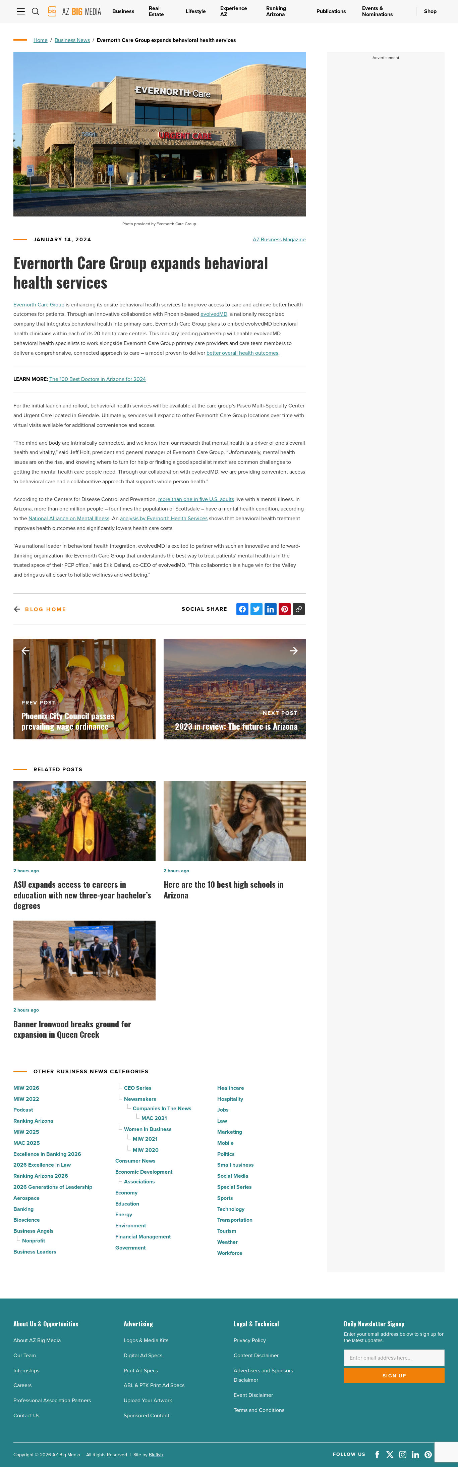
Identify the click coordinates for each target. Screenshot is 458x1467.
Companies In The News (162, 1108)
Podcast (23, 1110)
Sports (225, 1198)
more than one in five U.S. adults (196, 499)
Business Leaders (34, 1252)
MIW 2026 (26, 1088)
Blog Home (45, 609)
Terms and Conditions (259, 1410)
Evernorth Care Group (38, 304)
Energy (123, 1214)
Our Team (24, 1355)
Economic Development (143, 1172)
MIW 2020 (146, 1150)
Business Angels (33, 1231)
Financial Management (143, 1236)
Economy (126, 1192)
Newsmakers (140, 1099)
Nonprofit (33, 1240)
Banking (23, 1209)
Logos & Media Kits (146, 1340)
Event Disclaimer (253, 1395)
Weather (227, 1242)
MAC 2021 (154, 1118)
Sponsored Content (146, 1415)
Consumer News (135, 1161)
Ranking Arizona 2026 (40, 1176)
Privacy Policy (250, 1340)
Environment (130, 1225)
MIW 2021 (145, 1139)
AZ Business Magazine (279, 239)
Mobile (225, 1143)
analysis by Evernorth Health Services (164, 518)
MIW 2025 (26, 1132)
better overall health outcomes (242, 353)
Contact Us (26, 1415)
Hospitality (230, 1099)
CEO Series (138, 1088)
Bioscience (26, 1220)
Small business (235, 1165)
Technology (230, 1209)
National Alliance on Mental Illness (68, 518)
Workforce (229, 1253)
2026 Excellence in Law (42, 1165)
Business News (72, 40)
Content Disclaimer (256, 1355)
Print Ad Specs (141, 1370)
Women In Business (148, 1129)
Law (222, 1121)
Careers (22, 1385)
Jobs (223, 1110)
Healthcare (230, 1088)
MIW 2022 (26, 1099)
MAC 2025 (26, 1143)
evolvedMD (214, 314)
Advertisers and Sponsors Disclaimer (263, 1375)
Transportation (234, 1220)
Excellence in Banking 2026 (47, 1154)
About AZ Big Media (37, 1340)
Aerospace (26, 1198)
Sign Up (394, 1375)
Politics (226, 1154)
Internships (26, 1370)
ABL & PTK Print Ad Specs (154, 1385)
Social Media (232, 1176)
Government (130, 1248)
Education (127, 1204)
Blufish (156, 1454)
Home (41, 40)
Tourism (226, 1231)
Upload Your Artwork (148, 1400)
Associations (139, 1181)
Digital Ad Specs (143, 1355)
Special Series (234, 1187)
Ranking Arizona (33, 1121)
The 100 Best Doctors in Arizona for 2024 (97, 379)
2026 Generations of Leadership (52, 1187)
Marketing (229, 1132)
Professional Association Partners (52, 1400)
